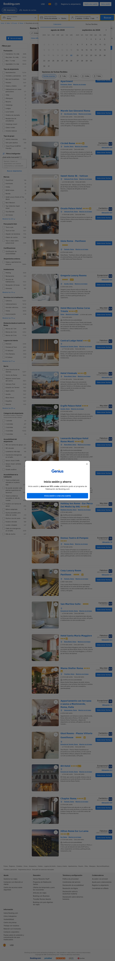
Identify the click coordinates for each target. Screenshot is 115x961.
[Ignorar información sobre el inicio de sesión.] (87, 464)
